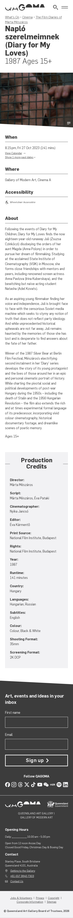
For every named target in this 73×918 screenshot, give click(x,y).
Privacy (40, 898)
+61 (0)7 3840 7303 (22, 876)
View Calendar (13, 153)
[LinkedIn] (65, 784)
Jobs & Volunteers (21, 898)
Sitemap (51, 901)
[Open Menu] (64, 7)
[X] (26, 784)
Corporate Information (30, 901)
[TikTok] (33, 784)
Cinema (27, 17)
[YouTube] (39, 784)
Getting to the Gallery (22, 870)
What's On (12, 17)
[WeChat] (46, 784)
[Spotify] (59, 784)
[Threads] (20, 784)
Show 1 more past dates (19, 157)
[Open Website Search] (55, 7)
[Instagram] (13, 784)
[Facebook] (7, 784)
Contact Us (16, 881)
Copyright (53, 898)
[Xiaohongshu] (52, 784)
